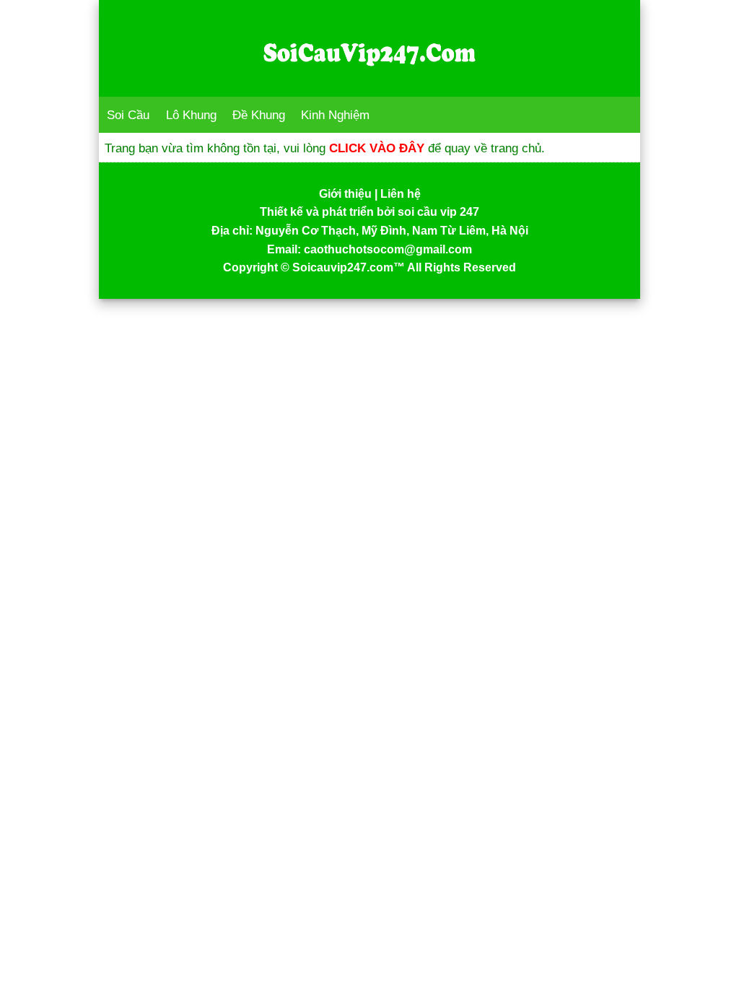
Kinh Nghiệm (335, 115)
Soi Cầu (128, 115)
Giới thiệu (345, 194)
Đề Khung (258, 115)
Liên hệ (400, 194)
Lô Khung (191, 115)
